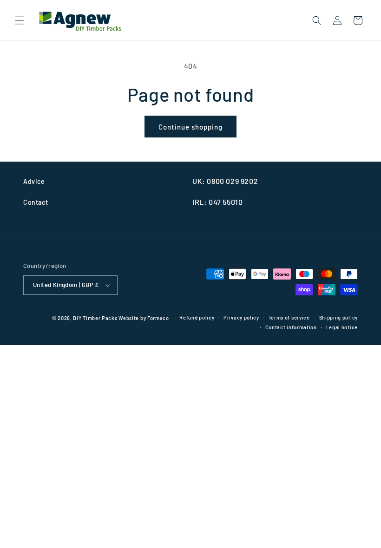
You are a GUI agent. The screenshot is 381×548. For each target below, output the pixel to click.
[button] (19, 20)
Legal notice (342, 327)
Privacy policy (241, 317)
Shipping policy (338, 317)
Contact (35, 202)
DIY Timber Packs (95, 318)
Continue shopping (190, 127)
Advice (34, 181)
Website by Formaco (144, 318)
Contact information (291, 327)
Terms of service (289, 317)
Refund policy (196, 317)
